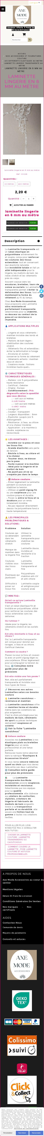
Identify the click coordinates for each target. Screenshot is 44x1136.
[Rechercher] (30, 40)
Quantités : (10, 179)
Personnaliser (7, 1133)
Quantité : (14, 198)
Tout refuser (22, 1133)
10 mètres (9, 184)
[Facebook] (41, 287)
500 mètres (23, 184)
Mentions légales (13, 889)
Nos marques (10, 907)
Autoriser (33, 223)
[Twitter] (41, 291)
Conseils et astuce (14, 939)
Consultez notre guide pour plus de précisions (19, 669)
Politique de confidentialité (26, 1128)
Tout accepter (36, 1133)
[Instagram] (41, 296)
